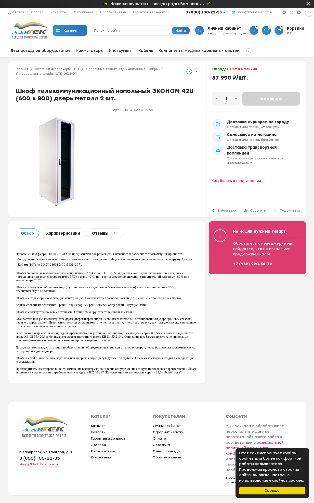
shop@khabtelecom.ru (255, 12)
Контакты (58, 12)
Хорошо (272, 491)
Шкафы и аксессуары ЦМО (57, 69)
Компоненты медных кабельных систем (199, 50)
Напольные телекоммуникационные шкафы (122, 69)
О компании (83, 12)
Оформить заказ (168, 432)
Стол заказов (103, 451)
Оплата (37, 12)
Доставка (16, 12)
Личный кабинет (167, 426)
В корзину (271, 98)
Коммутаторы (90, 50)
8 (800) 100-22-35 (203, 12)
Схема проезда (166, 451)
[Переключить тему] (309, 12)
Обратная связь (113, 12)
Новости (98, 432)
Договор (98, 445)
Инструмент (121, 50)
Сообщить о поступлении (236, 181)
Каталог (71, 30)
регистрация (234, 33)
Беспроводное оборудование (41, 50)
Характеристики (63, 233)
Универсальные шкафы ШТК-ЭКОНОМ (46, 73)
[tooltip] (189, 71)
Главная (22, 69)
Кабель (146, 50)
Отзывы (103, 233)
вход (212, 33)
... (173, 12)
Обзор (27, 233)
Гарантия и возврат (149, 12)
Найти (181, 30)
